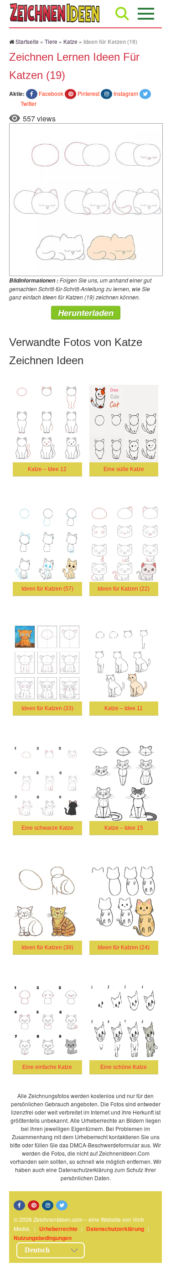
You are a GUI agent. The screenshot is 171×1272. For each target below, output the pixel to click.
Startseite (27, 41)
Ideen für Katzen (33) (47, 708)
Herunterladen (86, 313)
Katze (70, 41)
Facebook (51, 93)
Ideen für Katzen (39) (47, 947)
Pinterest (88, 93)
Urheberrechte (58, 1229)
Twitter (28, 103)
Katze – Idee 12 (47, 469)
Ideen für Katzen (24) (124, 947)
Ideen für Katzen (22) (124, 589)
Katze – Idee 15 (123, 828)
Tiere (51, 41)
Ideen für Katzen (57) (47, 589)
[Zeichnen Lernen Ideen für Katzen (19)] (86, 198)
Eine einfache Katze (47, 1067)
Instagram (126, 93)
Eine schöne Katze (123, 1067)
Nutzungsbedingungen (43, 1238)
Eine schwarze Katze (47, 828)
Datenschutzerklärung (115, 1229)
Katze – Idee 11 (123, 708)
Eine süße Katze (124, 469)
